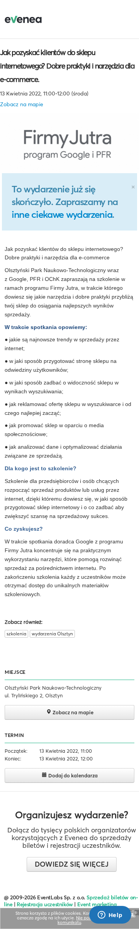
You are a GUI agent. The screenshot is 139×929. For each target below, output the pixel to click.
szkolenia (16, 634)
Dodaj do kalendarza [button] (72, 775)
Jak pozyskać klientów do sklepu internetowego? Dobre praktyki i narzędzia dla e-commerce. (67, 66)
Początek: (16, 751)
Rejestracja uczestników (45, 904)
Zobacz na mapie (21, 104)
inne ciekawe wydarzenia (62, 214)
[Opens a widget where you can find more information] (110, 915)
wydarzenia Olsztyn (52, 634)
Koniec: (13, 758)
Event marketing (97, 904)
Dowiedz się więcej (71, 864)
